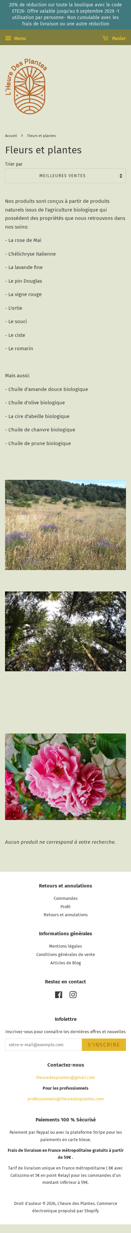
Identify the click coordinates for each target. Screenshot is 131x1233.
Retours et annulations (66, 914)
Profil (65, 906)
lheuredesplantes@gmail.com (65, 1077)
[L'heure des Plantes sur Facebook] (58, 996)
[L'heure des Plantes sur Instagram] (73, 996)
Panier (118, 38)
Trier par (14, 164)
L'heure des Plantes (76, 1203)
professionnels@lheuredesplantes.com (66, 1098)
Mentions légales (65, 946)
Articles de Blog (65, 962)
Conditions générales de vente (65, 954)
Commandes (66, 898)
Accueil (11, 135)
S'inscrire (104, 1045)
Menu (19, 38)
